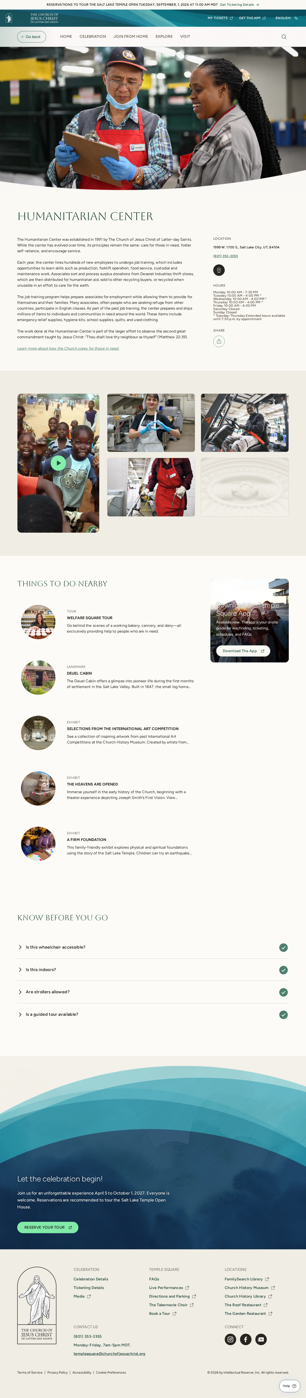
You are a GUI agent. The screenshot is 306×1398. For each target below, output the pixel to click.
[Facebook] (245, 1339)
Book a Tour (159, 1313)
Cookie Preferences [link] (111, 1373)
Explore (164, 36)
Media (79, 1296)
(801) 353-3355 (225, 256)
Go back (33, 36)
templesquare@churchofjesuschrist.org (110, 1353)
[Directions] (219, 270)
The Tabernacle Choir (168, 1305)
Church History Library (245, 1296)
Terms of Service (30, 1373)
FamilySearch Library (244, 1279)
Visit (185, 36)
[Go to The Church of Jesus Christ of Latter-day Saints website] (34, 18)
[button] (58, 463)
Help (286, 1386)
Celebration (93, 36)
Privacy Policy (57, 1373)
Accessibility (81, 1373)
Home (66, 36)
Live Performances (166, 1287)
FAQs (154, 1279)
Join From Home (131, 36)
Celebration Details (91, 1279)
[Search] (284, 37)
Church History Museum (247, 1287)
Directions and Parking (169, 1296)
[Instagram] (230, 1339)
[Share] (219, 341)
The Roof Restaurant (243, 1305)
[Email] (261, 1339)
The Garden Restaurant (245, 1313)
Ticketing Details (89, 1287)
